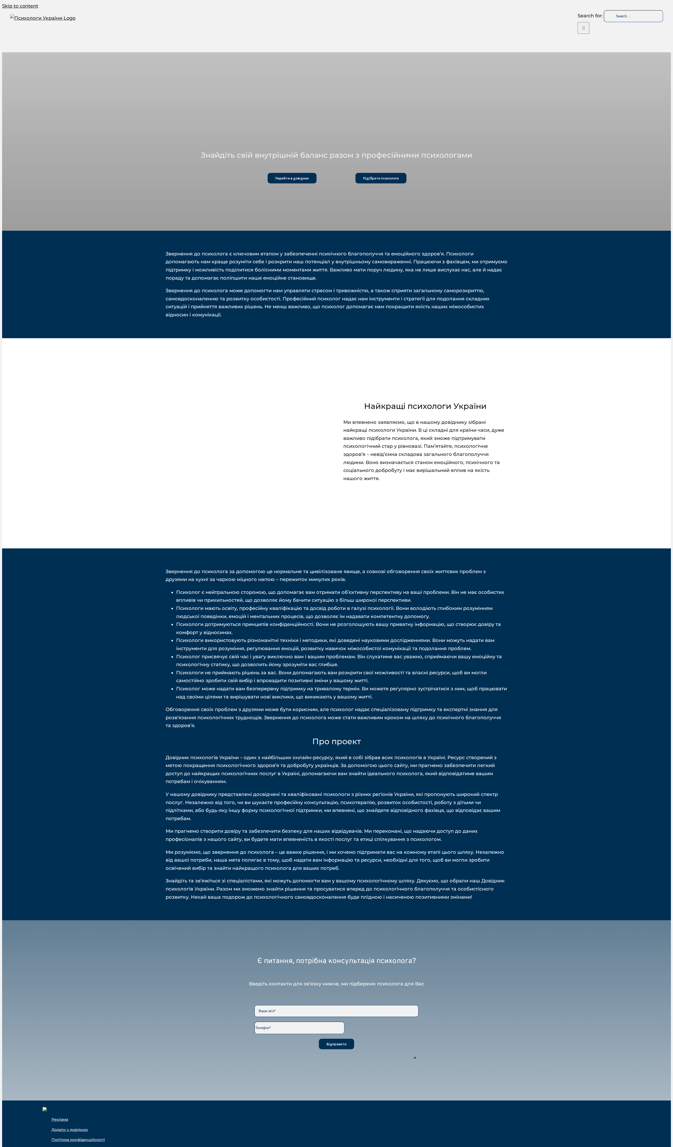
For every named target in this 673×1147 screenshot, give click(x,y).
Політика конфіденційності (78, 1139)
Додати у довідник (70, 1129)
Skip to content (20, 6)
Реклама (60, 1119)
